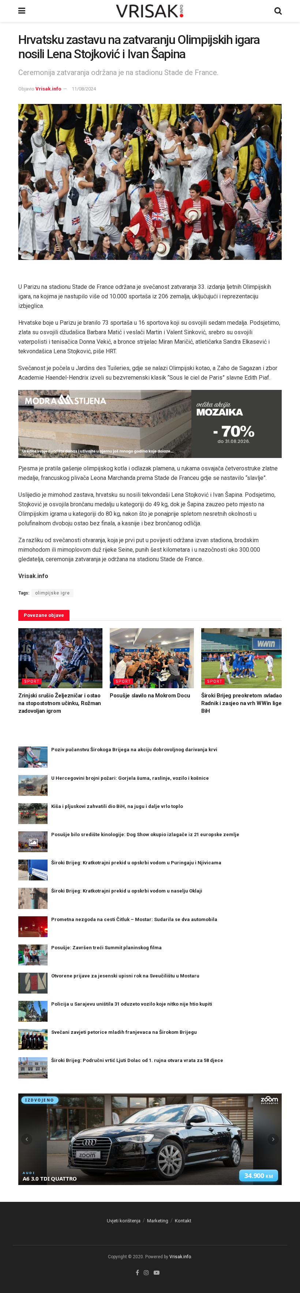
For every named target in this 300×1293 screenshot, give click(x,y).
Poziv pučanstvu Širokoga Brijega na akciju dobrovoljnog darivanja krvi (134, 749)
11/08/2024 (84, 89)
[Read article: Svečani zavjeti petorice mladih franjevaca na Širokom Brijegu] (33, 1039)
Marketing (157, 1220)
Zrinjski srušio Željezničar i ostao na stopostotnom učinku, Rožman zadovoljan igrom (59, 703)
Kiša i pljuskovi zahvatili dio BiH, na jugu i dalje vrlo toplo (117, 806)
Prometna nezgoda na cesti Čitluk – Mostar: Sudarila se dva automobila (134, 919)
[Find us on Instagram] (146, 1272)
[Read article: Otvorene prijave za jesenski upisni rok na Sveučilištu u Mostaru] (33, 983)
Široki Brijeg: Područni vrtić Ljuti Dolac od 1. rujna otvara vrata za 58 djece (137, 1060)
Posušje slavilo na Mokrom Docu (150, 695)
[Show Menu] (21, 11)
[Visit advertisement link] (150, 424)
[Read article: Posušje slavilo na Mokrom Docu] (152, 658)
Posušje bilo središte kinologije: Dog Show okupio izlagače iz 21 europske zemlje (145, 834)
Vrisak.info (48, 89)
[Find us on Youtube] (157, 1272)
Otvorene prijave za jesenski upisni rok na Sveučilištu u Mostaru (125, 976)
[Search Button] (278, 11)
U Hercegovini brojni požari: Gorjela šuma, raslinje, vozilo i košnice (130, 778)
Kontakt (183, 1220)
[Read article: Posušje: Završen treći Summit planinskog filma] (33, 954)
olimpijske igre (52, 593)
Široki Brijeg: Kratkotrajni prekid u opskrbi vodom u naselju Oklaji (126, 891)
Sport (32, 681)
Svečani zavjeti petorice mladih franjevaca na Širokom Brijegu (124, 1032)
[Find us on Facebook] (137, 1272)
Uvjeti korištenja (123, 1220)
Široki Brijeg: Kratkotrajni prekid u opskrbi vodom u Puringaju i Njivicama (136, 862)
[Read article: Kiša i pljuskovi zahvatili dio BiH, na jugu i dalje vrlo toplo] (33, 813)
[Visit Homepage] (150, 11)
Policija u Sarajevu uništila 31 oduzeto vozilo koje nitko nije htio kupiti (131, 1004)
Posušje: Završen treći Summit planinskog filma (106, 947)
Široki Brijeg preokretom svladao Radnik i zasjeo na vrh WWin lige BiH (241, 703)
